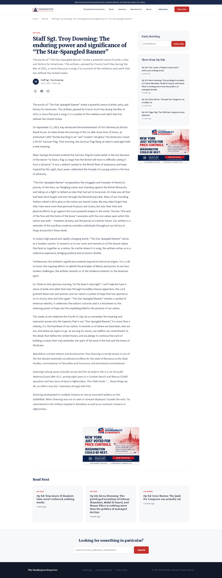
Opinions (122, 9)
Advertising (87, 570)
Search (141, 550)
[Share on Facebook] (41, 91)
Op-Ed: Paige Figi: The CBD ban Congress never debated (163, 115)
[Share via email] (48, 91)
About (149, 9)
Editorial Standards (104, 570)
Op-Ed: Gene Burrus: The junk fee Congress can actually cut (163, 102)
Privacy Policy (121, 570)
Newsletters (136, 9)
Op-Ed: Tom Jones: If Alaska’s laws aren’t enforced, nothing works (160, 70)
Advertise (163, 9)
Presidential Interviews (94, 9)
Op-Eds (45, 18)
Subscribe (181, 9)
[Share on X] (35, 91)
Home (35, 18)
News (111, 9)
